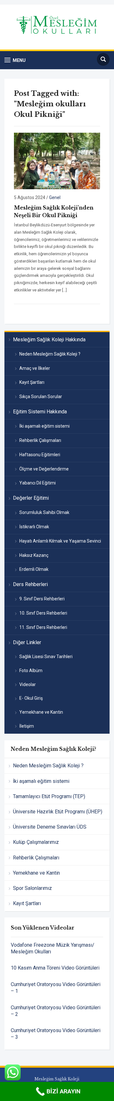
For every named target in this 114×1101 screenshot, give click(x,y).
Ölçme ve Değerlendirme (44, 468)
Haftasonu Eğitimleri (39, 454)
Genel (54, 197)
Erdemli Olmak (33, 569)
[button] (15, 60)
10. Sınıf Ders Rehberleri (43, 613)
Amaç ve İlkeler (34, 368)
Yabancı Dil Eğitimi (37, 482)
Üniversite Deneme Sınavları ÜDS (49, 827)
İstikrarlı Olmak (34, 526)
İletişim (26, 726)
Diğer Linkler (27, 642)
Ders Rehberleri (30, 584)
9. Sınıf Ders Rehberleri (42, 598)
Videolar (27, 684)
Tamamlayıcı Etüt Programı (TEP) (49, 796)
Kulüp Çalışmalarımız (36, 842)
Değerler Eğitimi (31, 498)
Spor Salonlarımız (32, 888)
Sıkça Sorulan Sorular (40, 396)
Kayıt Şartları (31, 382)
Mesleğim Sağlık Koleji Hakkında (49, 340)
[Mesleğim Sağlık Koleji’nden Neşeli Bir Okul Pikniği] (57, 160)
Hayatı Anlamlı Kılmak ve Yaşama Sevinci (60, 541)
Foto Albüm (30, 670)
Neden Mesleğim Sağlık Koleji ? (49, 354)
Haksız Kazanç (33, 555)
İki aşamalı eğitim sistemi (44, 426)
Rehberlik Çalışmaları (40, 440)
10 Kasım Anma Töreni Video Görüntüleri (55, 968)
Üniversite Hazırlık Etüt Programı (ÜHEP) (57, 812)
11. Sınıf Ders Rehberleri (43, 627)
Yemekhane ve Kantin (41, 712)
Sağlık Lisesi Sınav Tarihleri (46, 656)
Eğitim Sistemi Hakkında (40, 412)
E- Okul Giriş (31, 698)
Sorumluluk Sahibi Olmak (44, 512)
